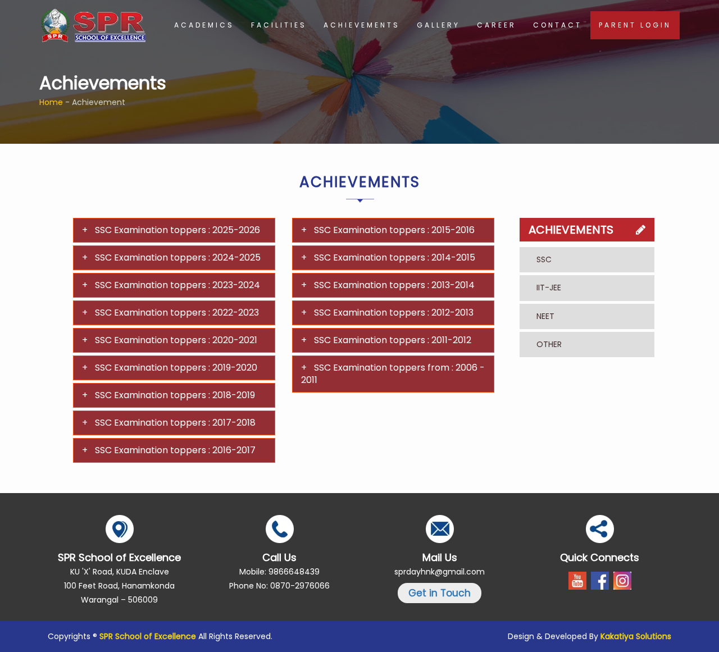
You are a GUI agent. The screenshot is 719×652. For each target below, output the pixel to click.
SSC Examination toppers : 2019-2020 (176, 367)
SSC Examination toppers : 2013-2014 (394, 285)
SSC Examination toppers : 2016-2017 (175, 450)
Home (51, 102)
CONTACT (557, 25)
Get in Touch (439, 593)
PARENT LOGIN (635, 25)
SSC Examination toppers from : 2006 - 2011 (393, 373)
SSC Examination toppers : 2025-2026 (177, 230)
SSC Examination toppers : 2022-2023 (177, 312)
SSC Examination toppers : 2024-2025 (178, 257)
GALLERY (438, 25)
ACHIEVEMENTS (362, 25)
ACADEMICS (204, 25)
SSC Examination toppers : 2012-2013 (394, 312)
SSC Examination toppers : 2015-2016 (394, 230)
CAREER (496, 25)
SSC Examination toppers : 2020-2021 (176, 340)
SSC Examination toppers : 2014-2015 (394, 257)
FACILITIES (279, 25)
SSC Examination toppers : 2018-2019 (175, 395)
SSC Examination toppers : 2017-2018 (175, 422)
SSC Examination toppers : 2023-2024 (177, 285)
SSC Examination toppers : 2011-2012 (392, 340)
